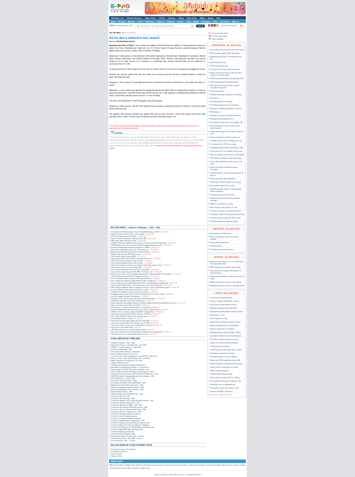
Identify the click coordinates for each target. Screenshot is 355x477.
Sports (112, 468)
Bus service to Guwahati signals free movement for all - (134, 249)
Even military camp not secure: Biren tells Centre (227, 49)
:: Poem (217, 315)
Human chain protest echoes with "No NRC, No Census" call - (136, 272)
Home (123, 33)
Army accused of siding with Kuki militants (225, 69)
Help (156, 474)
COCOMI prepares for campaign (221, 101)
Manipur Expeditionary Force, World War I (224, 325)
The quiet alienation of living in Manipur (223, 356)
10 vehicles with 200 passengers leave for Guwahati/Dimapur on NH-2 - (140, 232)
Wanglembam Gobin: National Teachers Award (226, 311)
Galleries (170, 21)
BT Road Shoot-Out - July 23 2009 (123, 378)
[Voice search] (192, 26)
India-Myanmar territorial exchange (222, 353)
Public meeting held (217, 91)
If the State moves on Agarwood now (222, 384)
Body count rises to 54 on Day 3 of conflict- (130, 305)
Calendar (171, 18)
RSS (128, 468)
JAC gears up (215, 98)
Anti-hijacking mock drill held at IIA (222, 194)
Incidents (202, 465)
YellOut (162, 18)
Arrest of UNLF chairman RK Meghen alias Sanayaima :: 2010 (132, 371)
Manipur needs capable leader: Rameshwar (225, 53)
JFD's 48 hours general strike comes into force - (132, 260)
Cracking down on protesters (220, 346)
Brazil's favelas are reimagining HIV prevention (226, 363)
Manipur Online (116, 456)
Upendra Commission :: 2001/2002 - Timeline (126, 438)
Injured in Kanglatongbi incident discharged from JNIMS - (135, 247)
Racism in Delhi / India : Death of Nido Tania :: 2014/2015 (130, 358)
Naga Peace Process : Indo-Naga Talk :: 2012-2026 (128, 345)
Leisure (180, 21)
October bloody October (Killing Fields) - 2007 (127, 394)
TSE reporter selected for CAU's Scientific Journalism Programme (224, 86)
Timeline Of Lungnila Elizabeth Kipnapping (126, 418)
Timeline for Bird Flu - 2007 (120, 396)
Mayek (196, 21)
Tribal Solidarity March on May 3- (127, 318)
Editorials (139, 465)
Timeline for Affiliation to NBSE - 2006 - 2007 (126, 405)
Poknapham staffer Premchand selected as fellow (227, 214)
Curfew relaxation (216, 246)
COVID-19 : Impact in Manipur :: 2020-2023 (126, 347)
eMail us (235, 21)
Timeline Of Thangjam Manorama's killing (125, 414)
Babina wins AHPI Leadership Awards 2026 (225, 360)
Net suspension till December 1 (221, 233)
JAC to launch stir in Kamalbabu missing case (226, 151)
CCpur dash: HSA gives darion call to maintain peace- (134, 316)
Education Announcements (153, 465)
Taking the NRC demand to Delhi (221, 374)
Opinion (242, 465)
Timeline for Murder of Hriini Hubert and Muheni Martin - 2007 (132, 400)
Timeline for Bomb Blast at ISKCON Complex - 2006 (129, 407)
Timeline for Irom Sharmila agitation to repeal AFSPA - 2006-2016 (134, 356)
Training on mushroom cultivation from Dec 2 (225, 211)
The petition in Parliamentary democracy (224, 339)
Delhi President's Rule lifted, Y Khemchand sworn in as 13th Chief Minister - (141, 285)
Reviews (121, 21)
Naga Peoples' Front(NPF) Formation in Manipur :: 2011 (130, 369)
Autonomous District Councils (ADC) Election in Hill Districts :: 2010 (134, 374)
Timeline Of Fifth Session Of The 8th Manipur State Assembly (132, 427)
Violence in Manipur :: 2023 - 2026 (123, 343)
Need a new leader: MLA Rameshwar (223, 178)
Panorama (205, 21)
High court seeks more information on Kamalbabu (227, 154)
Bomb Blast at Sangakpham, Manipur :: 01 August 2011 (130, 367)
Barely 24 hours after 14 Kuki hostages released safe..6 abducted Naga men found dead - (145, 274)
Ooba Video (192, 18)
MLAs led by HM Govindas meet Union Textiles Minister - (135, 252)
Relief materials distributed (219, 242)
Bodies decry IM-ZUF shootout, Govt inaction (225, 182)
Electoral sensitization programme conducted (225, 94)
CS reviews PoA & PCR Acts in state (223, 144)
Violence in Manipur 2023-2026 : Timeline (224, 301)
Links (188, 21)
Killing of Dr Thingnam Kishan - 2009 (124, 380)
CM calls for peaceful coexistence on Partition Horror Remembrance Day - (141, 265)
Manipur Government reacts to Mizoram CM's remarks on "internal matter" (226, 74)
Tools (215, 21)
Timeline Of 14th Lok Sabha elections (124, 416)
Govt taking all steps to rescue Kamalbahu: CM (226, 122)
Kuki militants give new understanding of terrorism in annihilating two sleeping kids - (144, 283)
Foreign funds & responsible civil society (224, 367)
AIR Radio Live (117, 18)
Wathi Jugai (145, 468)
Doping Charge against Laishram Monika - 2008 (127, 387)
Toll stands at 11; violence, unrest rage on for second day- (135, 307)
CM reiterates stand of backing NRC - (128, 256)
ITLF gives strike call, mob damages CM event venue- (134, 334)
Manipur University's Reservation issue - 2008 (127, 385)
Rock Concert (121, 468)
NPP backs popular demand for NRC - (128, 236)
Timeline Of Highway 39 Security (122, 431)
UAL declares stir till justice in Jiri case (223, 207)
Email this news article (220, 33)
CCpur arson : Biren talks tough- (126, 327)
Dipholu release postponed (219, 370)
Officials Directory (134, 18)
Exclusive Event (176, 465)
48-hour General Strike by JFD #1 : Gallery (225, 377)
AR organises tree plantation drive (222, 119)
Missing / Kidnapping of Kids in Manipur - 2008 (127, 389)
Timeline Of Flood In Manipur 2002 (123, 434)
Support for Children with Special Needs (224, 343)
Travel (140, 21)
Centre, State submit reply (219, 66)
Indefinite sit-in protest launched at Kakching (225, 115)
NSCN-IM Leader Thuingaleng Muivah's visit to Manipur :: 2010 (133, 376)
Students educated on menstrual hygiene (224, 221)
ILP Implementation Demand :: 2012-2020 (125, 351)
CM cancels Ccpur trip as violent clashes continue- (132, 329)
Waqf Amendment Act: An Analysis (222, 329)
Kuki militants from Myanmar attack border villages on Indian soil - (138, 280)
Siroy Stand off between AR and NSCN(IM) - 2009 (128, 383)
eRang (181, 18)
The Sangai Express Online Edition (123, 449)
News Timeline (227, 465)
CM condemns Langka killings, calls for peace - (131, 263)
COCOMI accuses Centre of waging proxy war (226, 140)
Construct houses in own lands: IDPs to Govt (225, 218)
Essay (166, 465)
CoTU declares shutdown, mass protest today (225, 158)
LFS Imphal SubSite (213, 465)
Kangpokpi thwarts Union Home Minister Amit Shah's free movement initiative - (142, 294)
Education (149, 21)
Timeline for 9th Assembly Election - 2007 (125, 403)
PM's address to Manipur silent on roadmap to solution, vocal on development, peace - (145, 287)
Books (210, 18)
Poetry (236, 465)
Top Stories (136, 468)
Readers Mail (129, 465)
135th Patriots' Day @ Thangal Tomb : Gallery (226, 350)
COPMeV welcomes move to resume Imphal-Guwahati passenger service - (141, 245)
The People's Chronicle (119, 451)
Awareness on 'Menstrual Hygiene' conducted (225, 108)
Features (160, 21)
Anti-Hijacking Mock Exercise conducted (224, 105)
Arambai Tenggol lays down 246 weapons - (130, 296)
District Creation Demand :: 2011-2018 (124, 354)
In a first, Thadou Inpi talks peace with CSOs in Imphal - (134, 289)
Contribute (224, 21)
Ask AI (200, 26)
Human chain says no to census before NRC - (131, 267)
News (113, 21)
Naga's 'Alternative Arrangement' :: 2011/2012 (126, 360)
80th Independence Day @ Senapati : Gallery (225, 332)
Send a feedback (217, 39)
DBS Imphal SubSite (116, 465)
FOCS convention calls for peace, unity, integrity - (132, 234)
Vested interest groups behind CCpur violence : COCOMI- (135, 314)
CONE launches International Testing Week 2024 (227, 78)
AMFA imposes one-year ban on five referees (225, 282)
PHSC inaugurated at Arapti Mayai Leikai (224, 82)
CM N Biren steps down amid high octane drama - (132, 300)
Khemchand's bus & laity (218, 318)
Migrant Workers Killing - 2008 (121, 391)
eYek (218, 18)
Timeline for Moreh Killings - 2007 (123, 398)
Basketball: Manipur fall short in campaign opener (227, 285)
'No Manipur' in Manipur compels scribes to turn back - (134, 292)
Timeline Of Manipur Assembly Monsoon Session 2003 (130, 423)
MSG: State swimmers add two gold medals (225, 267)
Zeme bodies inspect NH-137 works (222, 185)
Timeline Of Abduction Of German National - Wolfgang (130, 425)
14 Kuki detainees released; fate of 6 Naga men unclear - (134, 276)
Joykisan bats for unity (218, 62)
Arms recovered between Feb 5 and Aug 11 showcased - (135, 269)
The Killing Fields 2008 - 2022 (121, 349)
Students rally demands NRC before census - (131, 254)
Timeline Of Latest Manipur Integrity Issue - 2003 (128, 420)
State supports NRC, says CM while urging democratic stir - (136, 258)
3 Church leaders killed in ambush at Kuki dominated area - (136, 278)
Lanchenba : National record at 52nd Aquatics (225, 336)
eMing (202, 18)
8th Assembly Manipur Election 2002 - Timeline (127, 436)
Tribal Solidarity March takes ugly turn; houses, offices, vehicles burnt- (139, 309)
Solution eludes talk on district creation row (225, 137)
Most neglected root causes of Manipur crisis (225, 381)
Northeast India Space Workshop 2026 (223, 308)
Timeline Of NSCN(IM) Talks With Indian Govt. (127, 429)
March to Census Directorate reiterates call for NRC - (133, 238)
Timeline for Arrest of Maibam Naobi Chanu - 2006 (128, 409)
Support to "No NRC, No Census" (221, 391)
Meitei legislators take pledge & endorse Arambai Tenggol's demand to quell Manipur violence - (148, 303)
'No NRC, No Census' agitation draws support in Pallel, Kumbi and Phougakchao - (143, 243)
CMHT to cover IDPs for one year (221, 204)
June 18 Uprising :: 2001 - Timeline (123, 440)
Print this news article (219, 36)
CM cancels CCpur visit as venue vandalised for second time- (136, 325)
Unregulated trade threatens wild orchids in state (226, 147)
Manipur (131, 21)
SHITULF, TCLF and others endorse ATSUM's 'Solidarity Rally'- (137, 312)
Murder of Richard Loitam (120, 363)
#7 (221, 297)
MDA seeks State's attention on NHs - (128, 240)
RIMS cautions (215, 112)
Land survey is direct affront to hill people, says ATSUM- (134, 323)
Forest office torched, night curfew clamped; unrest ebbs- (134, 320)
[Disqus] (157, 186)
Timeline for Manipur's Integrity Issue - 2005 (126, 411)
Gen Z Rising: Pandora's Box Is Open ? (223, 304)
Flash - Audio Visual (190, 465)
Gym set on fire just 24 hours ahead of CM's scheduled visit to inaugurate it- (141, 332)
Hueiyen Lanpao (116, 454)
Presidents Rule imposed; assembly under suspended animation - (138, 298)
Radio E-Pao (150, 18)
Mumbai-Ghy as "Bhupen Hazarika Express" (225, 322)
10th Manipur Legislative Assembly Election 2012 (128, 365)
